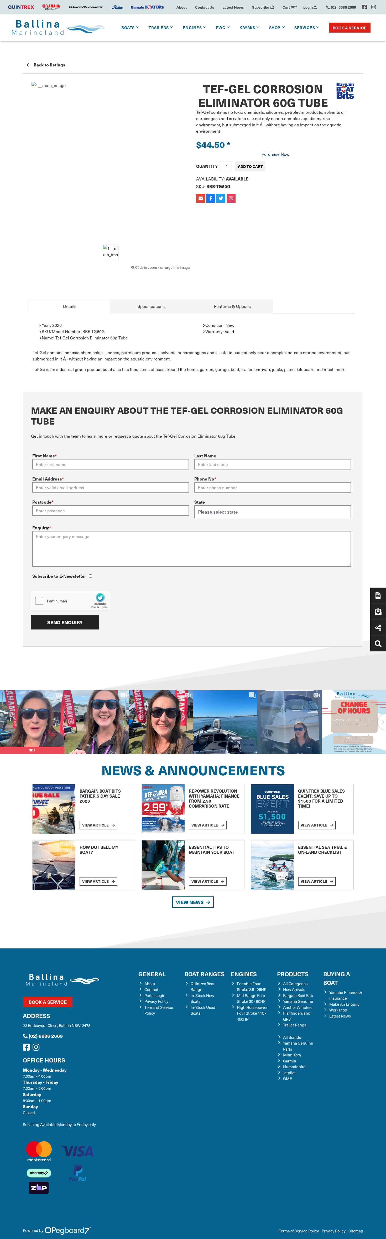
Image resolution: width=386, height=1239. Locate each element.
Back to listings (49, 65)
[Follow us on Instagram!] (37, 1048)
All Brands (292, 1037)
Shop (274, 27)
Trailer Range (294, 1025)
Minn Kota (292, 1055)
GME (287, 1078)
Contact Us (204, 7)
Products (293, 974)
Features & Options (232, 306)
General (152, 974)
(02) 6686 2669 (46, 1035)
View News (190, 902)
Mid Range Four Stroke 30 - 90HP (251, 998)
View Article (95, 825)
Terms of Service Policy (299, 1231)
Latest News (233, 7)
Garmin (289, 1061)
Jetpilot (289, 1073)
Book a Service (350, 27)
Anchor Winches (297, 1007)
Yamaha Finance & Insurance (345, 995)
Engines (244, 974)
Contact (151, 989)
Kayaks (247, 27)
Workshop (338, 1010)
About (181, 7)
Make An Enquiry (344, 1004)
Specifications (151, 306)
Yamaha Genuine (298, 1001)
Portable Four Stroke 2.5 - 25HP (251, 987)
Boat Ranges (205, 974)
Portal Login (154, 995)
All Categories (295, 984)
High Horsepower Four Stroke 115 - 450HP (252, 1013)
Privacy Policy (156, 1001)
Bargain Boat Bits (298, 995)
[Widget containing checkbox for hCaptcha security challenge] (70, 601)
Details (69, 306)
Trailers (159, 27)
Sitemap (355, 1231)
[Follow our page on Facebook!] (364, 7)
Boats (128, 27)
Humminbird (294, 1067)
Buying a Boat (336, 978)
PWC (221, 27)
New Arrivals (294, 989)
